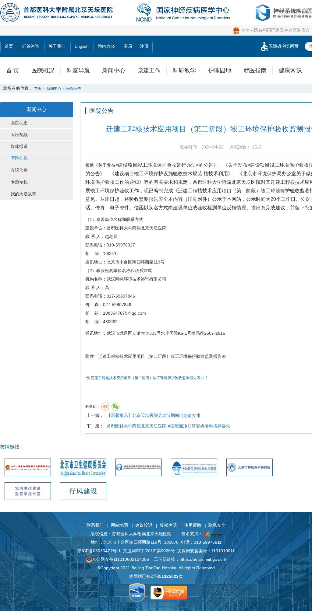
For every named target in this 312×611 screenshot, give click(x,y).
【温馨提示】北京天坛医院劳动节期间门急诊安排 (153, 415)
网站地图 (119, 525)
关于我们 (57, 46)
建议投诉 (143, 525)
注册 (144, 46)
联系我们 (95, 525)
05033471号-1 (107, 550)
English (82, 46)
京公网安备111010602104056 (120, 559)
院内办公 (106, 46)
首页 (9, 46)
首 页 (12, 70)
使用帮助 (192, 525)
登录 (128, 46)
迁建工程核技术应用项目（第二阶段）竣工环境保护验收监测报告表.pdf (149, 378)
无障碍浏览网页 (284, 46)
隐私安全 (216, 525)
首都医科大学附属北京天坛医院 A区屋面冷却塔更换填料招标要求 (168, 426)
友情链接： (12, 446)
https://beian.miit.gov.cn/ (202, 559)
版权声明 (168, 525)
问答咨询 (30, 46)
